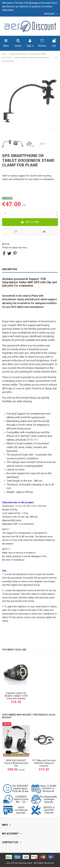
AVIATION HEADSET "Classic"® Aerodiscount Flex (16, 763)
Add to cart (32, 222)
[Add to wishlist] (15, 232)
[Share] (4, 254)
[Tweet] (9, 254)
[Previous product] (55, 58)
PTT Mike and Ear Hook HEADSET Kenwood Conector (44, 763)
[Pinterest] (15, 254)
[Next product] (57, 58)
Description (9, 269)
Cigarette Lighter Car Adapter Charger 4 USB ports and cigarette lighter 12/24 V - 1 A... (16, 697)
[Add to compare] (44, 232)
